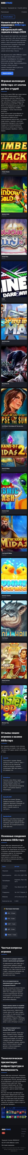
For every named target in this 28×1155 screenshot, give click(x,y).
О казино (24, 12)
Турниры (23, 1131)
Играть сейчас (7, 73)
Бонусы (23, 1133)
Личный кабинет (8, 17)
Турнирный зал (12, 8)
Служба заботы (22, 8)
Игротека (4, 8)
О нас (22, 1136)
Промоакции (5, 12)
